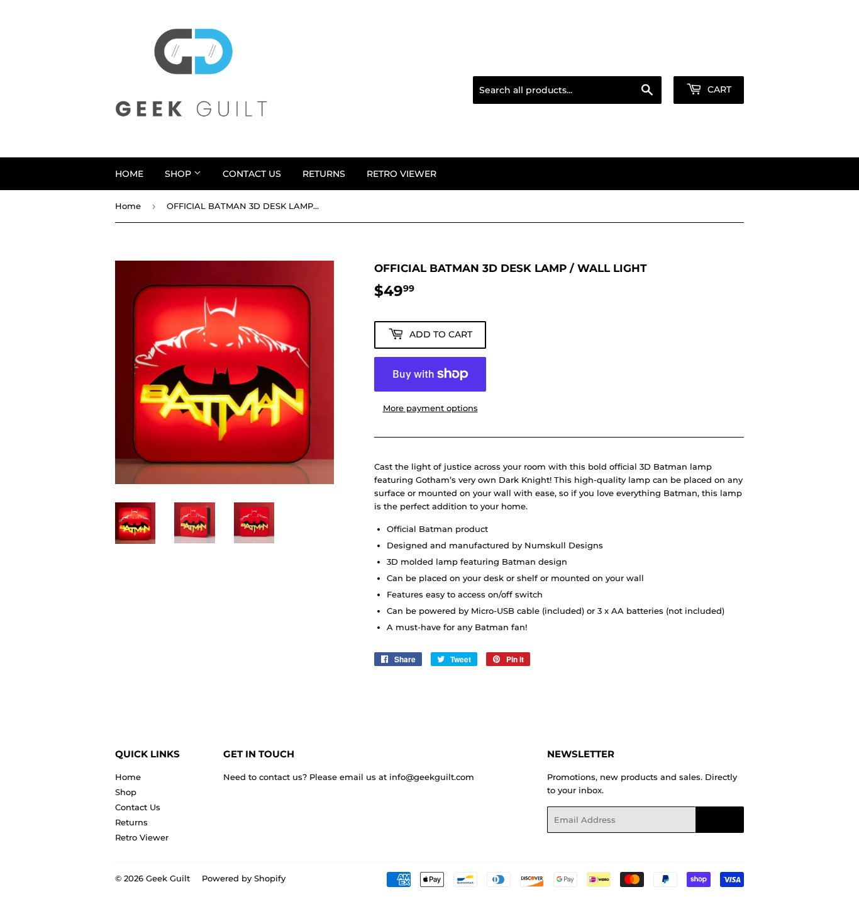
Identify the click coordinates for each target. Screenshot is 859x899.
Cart (718, 89)
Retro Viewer (401, 173)
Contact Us (252, 173)
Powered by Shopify (243, 878)
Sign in (644, 60)
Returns (323, 173)
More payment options (430, 408)
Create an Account (709, 60)
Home (129, 173)
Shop (179, 173)
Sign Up (720, 820)
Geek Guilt (168, 878)
